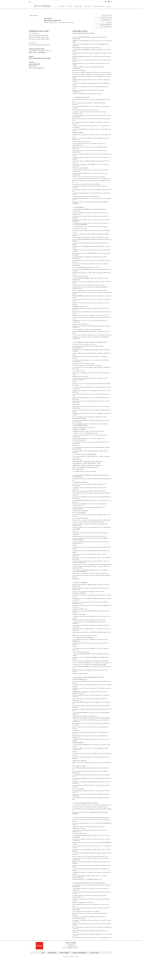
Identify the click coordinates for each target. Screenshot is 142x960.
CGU (43, 952)
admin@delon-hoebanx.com (45, 50)
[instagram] (108, 1)
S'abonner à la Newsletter (79, 952)
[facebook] (111, 1)
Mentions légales (64, 952)
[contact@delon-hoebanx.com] (105, 1)
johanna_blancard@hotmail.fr (37, 68)
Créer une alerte (94, 952)
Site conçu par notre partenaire (71, 956)
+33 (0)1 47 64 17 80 (72, 946)
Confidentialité (52, 952)
